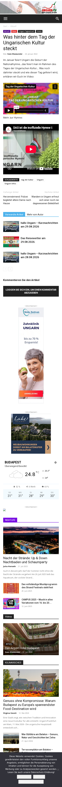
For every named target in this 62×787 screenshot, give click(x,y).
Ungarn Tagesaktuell (26, 31)
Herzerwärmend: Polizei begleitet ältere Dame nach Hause (17, 200)
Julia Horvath (9, 566)
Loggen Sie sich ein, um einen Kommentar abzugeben (31, 291)
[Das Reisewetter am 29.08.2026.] (11, 241)
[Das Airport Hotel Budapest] (31, 639)
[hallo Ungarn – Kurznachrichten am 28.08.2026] (11, 257)
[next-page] (10, 269)
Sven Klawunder (14, 54)
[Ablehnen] (58, 769)
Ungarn (40, 179)
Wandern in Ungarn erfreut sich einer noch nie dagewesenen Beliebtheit (45, 200)
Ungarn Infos (10, 183)
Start (5, 26)
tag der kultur (27, 179)
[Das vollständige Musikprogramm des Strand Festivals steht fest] (11, 588)
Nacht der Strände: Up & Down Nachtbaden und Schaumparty (25, 560)
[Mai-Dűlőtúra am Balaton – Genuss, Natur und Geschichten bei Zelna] (11, 738)
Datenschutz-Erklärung (31, 781)
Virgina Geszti (10, 713)
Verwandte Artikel (14, 214)
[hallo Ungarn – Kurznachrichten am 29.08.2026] (11, 226)
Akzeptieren (24, 777)
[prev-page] (5, 269)
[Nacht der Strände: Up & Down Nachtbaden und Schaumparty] (31, 540)
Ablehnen (39, 777)
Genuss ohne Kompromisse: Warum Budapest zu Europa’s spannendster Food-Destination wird (29, 705)
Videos (39, 31)
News (14, 31)
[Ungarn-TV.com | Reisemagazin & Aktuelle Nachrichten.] (31, 7)
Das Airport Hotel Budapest (22, 648)
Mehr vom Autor (35, 214)
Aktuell (13, 26)
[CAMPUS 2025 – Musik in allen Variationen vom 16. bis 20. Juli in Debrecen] (11, 603)
